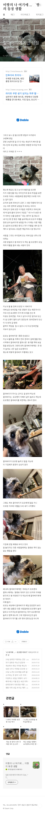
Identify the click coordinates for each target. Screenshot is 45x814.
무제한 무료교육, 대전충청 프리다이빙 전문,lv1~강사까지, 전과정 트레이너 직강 (15, 80)
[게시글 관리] (15, 642)
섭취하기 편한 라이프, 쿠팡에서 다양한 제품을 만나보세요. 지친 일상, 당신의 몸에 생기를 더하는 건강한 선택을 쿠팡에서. (22, 98)
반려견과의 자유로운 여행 (15, 684)
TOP (40, 806)
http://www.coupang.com (17, 90)
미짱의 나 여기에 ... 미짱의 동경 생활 (21, 5)
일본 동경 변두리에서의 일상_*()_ (17, 776)
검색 (34, 5)
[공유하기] (12, 642)
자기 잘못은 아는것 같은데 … (16, 662)
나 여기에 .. (10, 652)
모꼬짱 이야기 (22, 652)
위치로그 (40, 14)
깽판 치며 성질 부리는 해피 (16, 687)
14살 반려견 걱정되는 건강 (15, 659)
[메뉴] (40, 5)
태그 (13, 14)
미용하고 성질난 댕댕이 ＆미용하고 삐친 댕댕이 (17, 679)
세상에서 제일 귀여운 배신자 (16, 665)
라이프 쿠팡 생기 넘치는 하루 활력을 (22, 93)
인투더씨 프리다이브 (14, 75)
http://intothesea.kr (14, 71)
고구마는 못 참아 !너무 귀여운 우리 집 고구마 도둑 (17, 676)
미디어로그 (25, 14)
